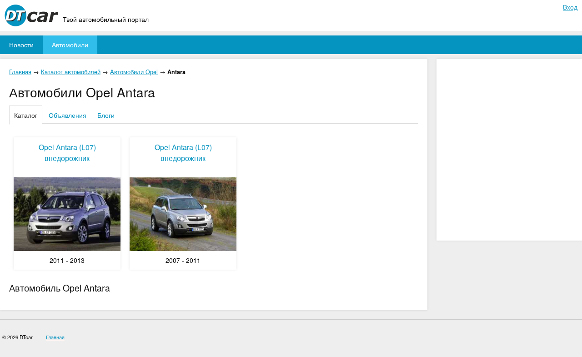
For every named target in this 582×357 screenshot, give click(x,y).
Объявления (67, 115)
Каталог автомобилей (70, 72)
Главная (20, 72)
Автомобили (70, 44)
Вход (570, 6)
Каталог (25, 115)
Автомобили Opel (134, 72)
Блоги (106, 115)
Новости (21, 44)
